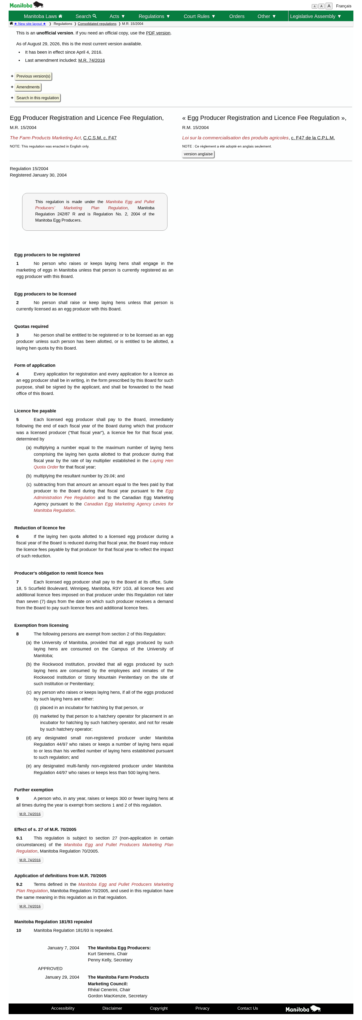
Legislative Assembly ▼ (316, 16)
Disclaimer (112, 1008)
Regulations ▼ (155, 16)
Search (84, 16)
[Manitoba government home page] (26, 6)
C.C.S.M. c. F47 (100, 137)
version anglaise (198, 154)
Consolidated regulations (97, 24)
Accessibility (63, 1008)
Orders (237, 16)
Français (343, 6)
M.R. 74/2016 (91, 60)
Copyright (159, 1008)
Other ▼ (267, 16)
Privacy (203, 1008)
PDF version (158, 33)
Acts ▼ (118, 16)
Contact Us (247, 1008)
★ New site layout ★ (30, 24)
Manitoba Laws (41, 16)
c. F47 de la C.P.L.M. (313, 137)
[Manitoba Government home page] (303, 1009)
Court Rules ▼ (200, 16)
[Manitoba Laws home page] (11, 24)
